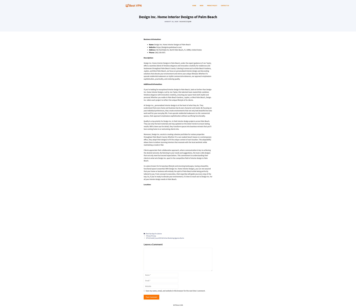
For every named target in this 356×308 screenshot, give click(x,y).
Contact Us (225, 5)
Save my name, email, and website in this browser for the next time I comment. (175, 291)
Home (194, 5)
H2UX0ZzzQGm (185, 21)
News (201, 5)
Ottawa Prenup (151, 236)
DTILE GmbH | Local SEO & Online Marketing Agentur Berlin (165, 238)
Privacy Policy (212, 5)
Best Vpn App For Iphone (154, 234)
